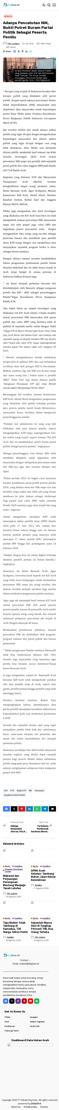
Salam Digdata (37, 1021)
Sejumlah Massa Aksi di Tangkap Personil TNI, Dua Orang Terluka (42, 927)
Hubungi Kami (12, 1030)
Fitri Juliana (13, 43)
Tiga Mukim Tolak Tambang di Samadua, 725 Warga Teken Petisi (15, 927)
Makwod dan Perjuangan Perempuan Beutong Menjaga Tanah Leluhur (14, 882)
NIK (30, 791)
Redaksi (38, 885)
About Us (15, 1107)
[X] (12, 1001)
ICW (6, 791)
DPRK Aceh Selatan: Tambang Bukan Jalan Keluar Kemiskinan (43, 875)
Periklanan (10, 1026)
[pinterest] (24, 1001)
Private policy (30, 1107)
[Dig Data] (11, 5)
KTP (12, 791)
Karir (7, 1021)
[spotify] (36, 1001)
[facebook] (5, 1001)
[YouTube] (30, 1001)
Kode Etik (34, 1026)
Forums (44, 1107)
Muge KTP (21, 791)
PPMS (7, 1017)
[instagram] (18, 1001)
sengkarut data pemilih (14, 795)
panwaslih (39, 791)
